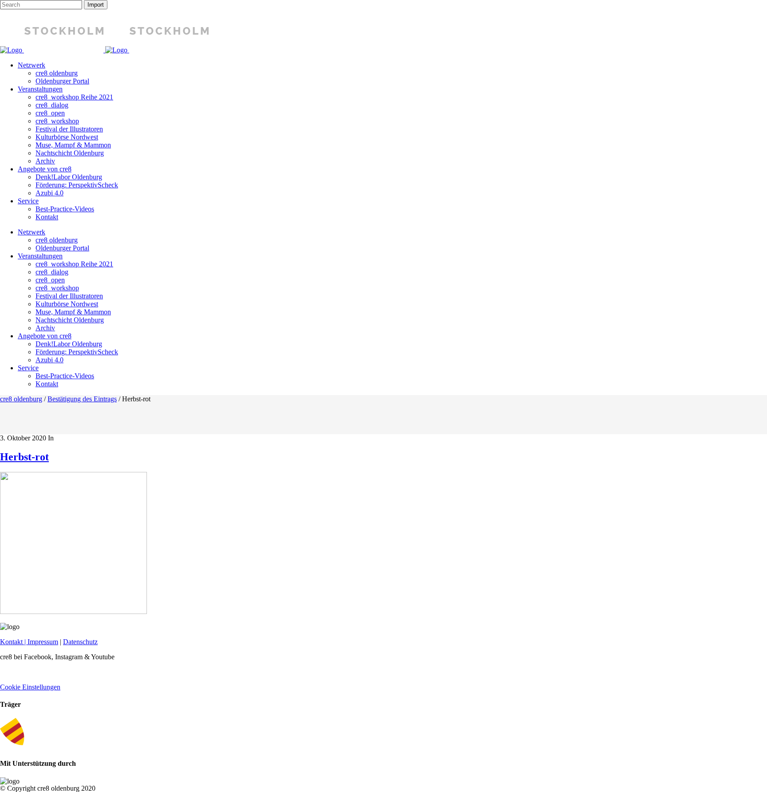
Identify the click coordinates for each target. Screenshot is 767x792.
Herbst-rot (24, 457)
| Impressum (40, 641)
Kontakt (11, 641)
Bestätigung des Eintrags (82, 399)
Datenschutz (80, 641)
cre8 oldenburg (21, 399)
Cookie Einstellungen (30, 687)
